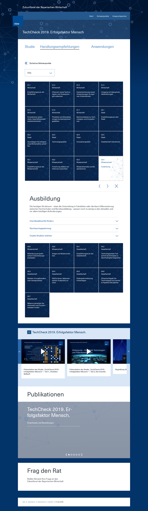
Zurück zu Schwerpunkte (40, 63)
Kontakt (50, 502)
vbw (24, 502)
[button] (69, 454)
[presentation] (19, 351)
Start (91, 16)
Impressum (31, 502)
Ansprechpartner (119, 16)
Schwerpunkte (103, 16)
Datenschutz (41, 502)
